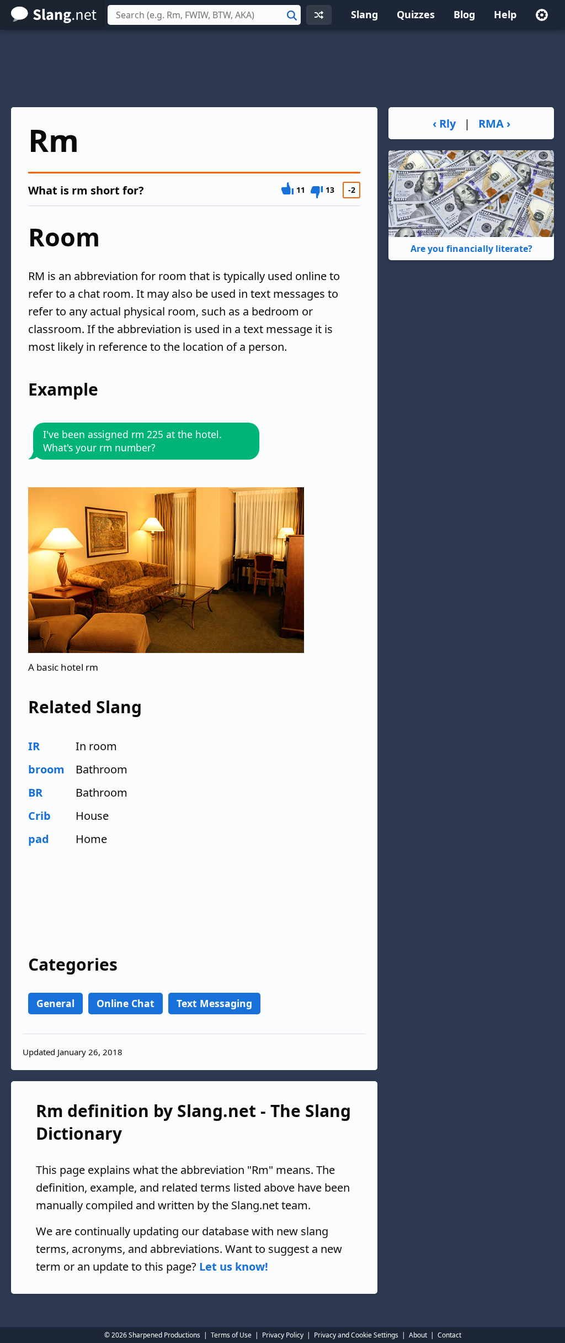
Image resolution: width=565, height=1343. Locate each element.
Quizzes (416, 14)
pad (38, 838)
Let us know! (233, 1266)
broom (46, 769)
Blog (464, 14)
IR (34, 746)
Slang (364, 14)
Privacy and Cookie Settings (356, 1335)
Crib (39, 815)
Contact (449, 1335)
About (418, 1335)
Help (505, 14)
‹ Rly (444, 123)
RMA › (494, 123)
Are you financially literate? (471, 249)
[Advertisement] (282, 68)
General (55, 1003)
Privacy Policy (282, 1335)
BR (35, 792)
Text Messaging (214, 1003)
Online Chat (125, 1003)
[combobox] (204, 15)
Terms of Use (231, 1335)
